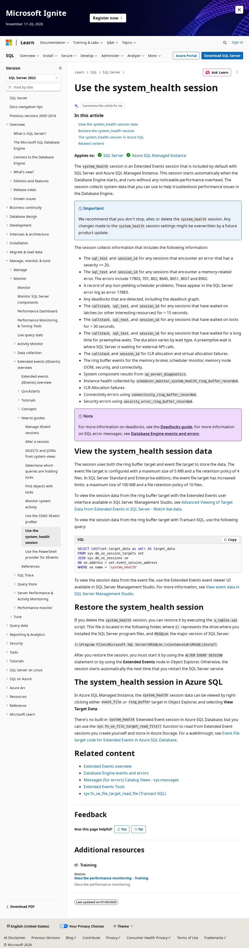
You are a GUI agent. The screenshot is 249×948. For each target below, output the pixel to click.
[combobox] (33, 78)
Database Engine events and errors (165, 433)
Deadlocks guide (176, 426)
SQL (93, 72)
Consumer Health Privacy (147, 937)
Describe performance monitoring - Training (111, 878)
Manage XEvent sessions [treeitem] (38, 429)
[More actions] (237, 72)
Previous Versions (45, 937)
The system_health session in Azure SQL (111, 137)
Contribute (91, 937)
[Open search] (225, 42)
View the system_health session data (108, 124)
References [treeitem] (30, 566)
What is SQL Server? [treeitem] (30, 133)
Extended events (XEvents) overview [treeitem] (36, 379)
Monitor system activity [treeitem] (38, 504)
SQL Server (111, 72)
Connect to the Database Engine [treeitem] (34, 160)
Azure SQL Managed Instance (159, 155)
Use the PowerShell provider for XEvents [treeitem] (41, 554)
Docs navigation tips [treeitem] (26, 106)
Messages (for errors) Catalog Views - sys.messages (131, 780)
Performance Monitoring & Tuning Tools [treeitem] (38, 323)
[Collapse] (60, 68)
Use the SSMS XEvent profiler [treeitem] (42, 518)
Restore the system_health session (106, 130)
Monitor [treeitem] (24, 287)
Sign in (237, 42)
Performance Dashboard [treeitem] (37, 311)
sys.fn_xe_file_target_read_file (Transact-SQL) (125, 793)
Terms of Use (187, 937)
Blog (69, 937)
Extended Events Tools (104, 786)
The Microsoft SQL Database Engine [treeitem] (37, 145)
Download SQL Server (222, 55)
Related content (91, 143)
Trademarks (213, 937)
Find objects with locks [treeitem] (39, 489)
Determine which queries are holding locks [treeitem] (41, 471)
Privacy (111, 937)
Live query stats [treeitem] (30, 335)
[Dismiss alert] (239, 10)
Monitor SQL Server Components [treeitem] (33, 299)
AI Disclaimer (15, 937)
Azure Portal (186, 55)
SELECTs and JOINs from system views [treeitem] (40, 453)
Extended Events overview (108, 766)
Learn (79, 72)
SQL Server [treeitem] (18, 98)
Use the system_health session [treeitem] (37, 536)
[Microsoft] (9, 42)
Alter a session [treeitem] (37, 441)
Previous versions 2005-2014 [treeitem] (33, 115)
